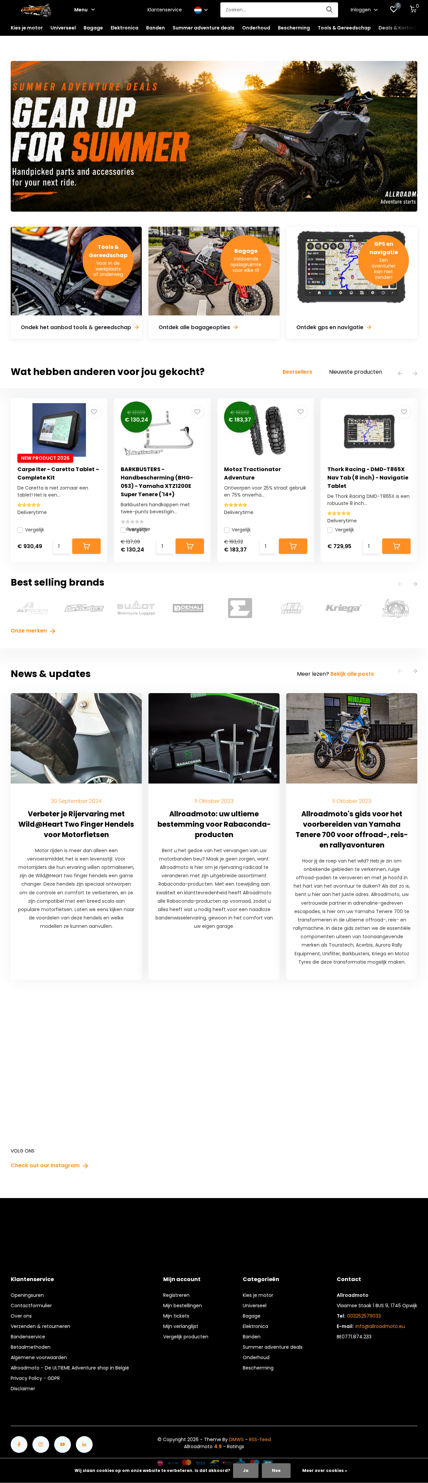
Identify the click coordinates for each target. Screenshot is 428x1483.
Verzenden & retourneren (40, 1326)
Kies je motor (258, 1295)
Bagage (251, 1316)
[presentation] (400, 373)
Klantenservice (164, 9)
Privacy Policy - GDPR (35, 1378)
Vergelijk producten (185, 1336)
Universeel (254, 1305)
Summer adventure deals (203, 27)
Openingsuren (27, 1295)
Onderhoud (256, 1357)
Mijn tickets (176, 1316)
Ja (245, 1470)
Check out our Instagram (46, 1165)
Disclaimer (23, 1388)
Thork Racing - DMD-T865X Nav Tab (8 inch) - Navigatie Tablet (367, 477)
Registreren (176, 1295)
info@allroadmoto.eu (380, 1326)
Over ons (21, 1316)
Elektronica (255, 1326)
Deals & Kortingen (401, 27)
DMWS (236, 1439)
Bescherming (258, 1367)
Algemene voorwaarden (39, 1357)
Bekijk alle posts (352, 674)
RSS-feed (260, 1439)
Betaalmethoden (30, 1347)
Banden (251, 1336)
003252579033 (364, 1316)
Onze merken (29, 631)
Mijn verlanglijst (180, 1326)
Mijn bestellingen (182, 1305)
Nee (276, 1470)
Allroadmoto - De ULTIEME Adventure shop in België (70, 1367)
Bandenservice (28, 1336)
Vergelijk (34, 529)
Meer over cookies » (324, 1470)
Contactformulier (31, 1305)
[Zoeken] (329, 9)
